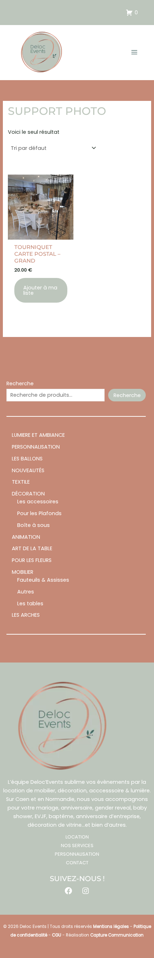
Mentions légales (111, 926)
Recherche (20, 383)
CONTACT (77, 862)
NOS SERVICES (77, 845)
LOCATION (77, 837)
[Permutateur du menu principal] (134, 52)
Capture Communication (117, 935)
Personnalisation (77, 854)
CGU (56, 935)
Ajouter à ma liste (40, 290)
